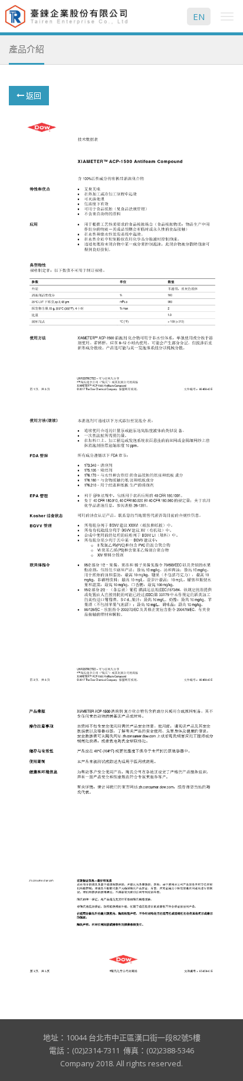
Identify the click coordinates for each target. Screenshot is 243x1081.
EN (199, 16)
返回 (32, 95)
